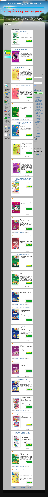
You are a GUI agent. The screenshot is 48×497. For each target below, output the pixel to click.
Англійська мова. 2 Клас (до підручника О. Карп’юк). (22, 326)
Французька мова (10, 19)
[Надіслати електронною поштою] (26, 100)
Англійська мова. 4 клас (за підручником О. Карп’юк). (22, 379)
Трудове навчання (23, 19)
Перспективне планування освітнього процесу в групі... (38, 101)
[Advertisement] (22, 25)
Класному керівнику (18, 20)
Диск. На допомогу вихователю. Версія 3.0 (21, 31)
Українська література (30, 20)
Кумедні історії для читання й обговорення (21, 361)
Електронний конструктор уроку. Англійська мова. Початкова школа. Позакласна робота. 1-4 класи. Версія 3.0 (23, 433)
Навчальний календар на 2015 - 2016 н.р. (8, 85)
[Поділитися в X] (27, 100)
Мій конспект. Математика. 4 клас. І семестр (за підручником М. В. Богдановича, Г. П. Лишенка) (7, 102)
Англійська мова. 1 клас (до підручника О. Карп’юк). (22, 307)
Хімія (5, 21)
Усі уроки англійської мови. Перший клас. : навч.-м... (39, 110)
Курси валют (35, 92)
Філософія (14, 17)
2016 (35, 138)
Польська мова (36, 18)
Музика (5, 19)
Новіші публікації (14, 487)
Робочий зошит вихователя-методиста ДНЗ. (21, 49)
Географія (27, 19)
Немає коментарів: (22, 100)
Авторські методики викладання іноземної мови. (38, 122)
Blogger (30, 491)
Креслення (5, 17)
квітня (36, 137)
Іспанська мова (19, 17)
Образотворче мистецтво (33, 19)
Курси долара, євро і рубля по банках (38, 93)
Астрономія (9, 18)
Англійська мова (41, 18)
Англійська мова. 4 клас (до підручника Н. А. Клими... (38, 133)
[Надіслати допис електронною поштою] (25, 100)
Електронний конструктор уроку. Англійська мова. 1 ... (38, 128)
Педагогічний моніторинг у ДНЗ (19, 67)
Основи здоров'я (24, 20)
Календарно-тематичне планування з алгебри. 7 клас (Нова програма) (8, 134)
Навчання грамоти (14, 18)
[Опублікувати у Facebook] (28, 100)
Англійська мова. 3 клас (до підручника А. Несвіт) (38, 116)
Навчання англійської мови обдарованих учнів (38, 136)
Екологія (42, 17)
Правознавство (35, 17)
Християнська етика (25, 18)
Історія (14, 19)
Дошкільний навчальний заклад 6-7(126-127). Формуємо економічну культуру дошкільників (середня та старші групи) (23, 179)
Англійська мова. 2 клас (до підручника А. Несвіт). (38, 112)
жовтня (36, 96)
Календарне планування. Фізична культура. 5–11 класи (8, 111)
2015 (35, 139)
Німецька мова (31, 18)
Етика (38, 17)
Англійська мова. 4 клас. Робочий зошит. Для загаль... (39, 134)
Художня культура (30, 17)
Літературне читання (12, 20)
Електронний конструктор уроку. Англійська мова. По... (38, 130)
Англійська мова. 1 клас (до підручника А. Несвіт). (22, 254)
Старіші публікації (29, 487)
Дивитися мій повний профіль (37, 90)
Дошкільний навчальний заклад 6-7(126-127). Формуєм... (39, 109)
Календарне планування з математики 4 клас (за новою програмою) (7, 118)
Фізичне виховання (20, 18)
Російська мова (17, 19)
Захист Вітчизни (10, 17)
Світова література (39, 19)
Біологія (40, 20)
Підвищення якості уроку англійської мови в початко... (39, 113)
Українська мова (36, 20)
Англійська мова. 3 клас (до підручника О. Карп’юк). (38, 118)
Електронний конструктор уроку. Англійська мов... (38, 127)
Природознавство (6, 20)
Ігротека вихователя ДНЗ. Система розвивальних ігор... (39, 104)
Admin (35, 89)
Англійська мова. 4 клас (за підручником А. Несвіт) (38, 131)
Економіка (5, 18)
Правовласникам (9, 21)
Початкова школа (24, 17)
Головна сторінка (22, 487)
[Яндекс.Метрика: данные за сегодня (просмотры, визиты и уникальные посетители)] (37, 153)
